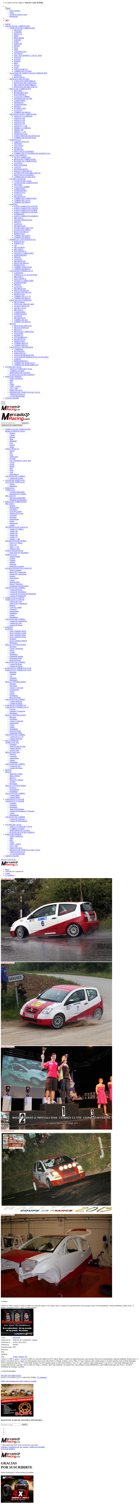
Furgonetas (13, 807)
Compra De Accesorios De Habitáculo (23, 594)
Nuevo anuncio (15, 11)
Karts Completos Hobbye (18, 641)
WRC (12, 380)
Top (26, 1357)
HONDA (17, 61)
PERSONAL (9, 488)
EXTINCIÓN (19, 149)
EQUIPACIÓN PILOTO (22, 292)
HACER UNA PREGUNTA (11, 1375)
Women (21, 1357)
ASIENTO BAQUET (21, 142)
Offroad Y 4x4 (15, 549)
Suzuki (12, 464)
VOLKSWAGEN (20, 52)
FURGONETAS (20, 353)
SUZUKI (17, 59)
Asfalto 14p (14, 531)
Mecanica (13, 647)
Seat (11, 453)
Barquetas (13, 672)
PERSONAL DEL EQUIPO (19, 79)
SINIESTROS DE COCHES (20, 373)
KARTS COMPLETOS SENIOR (25, 212)
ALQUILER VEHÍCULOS (15, 480)
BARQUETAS (19, 241)
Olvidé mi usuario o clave (18, 14)
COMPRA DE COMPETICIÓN (25, 198)
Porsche (12, 445)
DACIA (17, 65)
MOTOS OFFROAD (21, 328)
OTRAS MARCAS (21, 69)
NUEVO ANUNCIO (8, 860)
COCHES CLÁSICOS (18, 179)
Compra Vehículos (16, 701)
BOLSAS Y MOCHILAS (23, 171)
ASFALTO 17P (19, 124)
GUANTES (18, 163)
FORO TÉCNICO (16, 390)
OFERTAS (18, 75)
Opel (11, 455)
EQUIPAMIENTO (20, 337)
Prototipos (13, 678)
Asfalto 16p (14, 535)
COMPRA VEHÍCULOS (23, 267)
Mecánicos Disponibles (18, 498)
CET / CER (14, 388)
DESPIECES (18, 335)
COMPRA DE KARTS (22, 236)
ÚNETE (24, 1424)
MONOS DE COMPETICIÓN (25, 159)
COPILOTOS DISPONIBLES (24, 81)
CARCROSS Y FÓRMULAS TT (21, 271)
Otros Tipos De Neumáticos (19, 553)
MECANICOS (10, 496)
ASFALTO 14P (19, 118)
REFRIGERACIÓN (21, 93)
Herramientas (14, 815)
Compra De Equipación (18, 596)
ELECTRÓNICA (20, 95)
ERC (11, 382)
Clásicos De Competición (18, 603)
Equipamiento (14, 789)
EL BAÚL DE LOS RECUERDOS (22, 375)
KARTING (13, 204)
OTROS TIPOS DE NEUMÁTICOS (27, 136)
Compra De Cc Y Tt (16, 737)
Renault (12, 437)
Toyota (12, 462)
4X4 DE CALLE (20, 308)
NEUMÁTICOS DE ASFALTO (16, 527)
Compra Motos (15, 795)
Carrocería (13, 515)
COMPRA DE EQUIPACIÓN (24, 177)
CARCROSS (18, 273)
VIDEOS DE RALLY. (17, 394)
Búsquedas (13, 486)
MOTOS (13, 324)
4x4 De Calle (14, 750)
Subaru (12, 451)
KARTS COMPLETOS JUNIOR (25, 210)
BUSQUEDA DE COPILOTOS (25, 83)
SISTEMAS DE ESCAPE (23, 99)
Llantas (12, 525)
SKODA (17, 46)
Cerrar (8, 8)
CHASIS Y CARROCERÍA (24, 253)
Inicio (7, 869)
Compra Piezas (15, 797)
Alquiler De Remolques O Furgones (22, 811)
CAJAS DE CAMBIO (22, 97)
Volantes (12, 560)
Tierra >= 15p (14, 547)
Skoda (12, 447)
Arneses (12, 558)
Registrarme (14, 16)
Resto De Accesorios (17, 566)
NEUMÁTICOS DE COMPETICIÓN (23, 114)
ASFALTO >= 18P (20, 126)
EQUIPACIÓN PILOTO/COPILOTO (18, 568)
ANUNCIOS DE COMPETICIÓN (17, 26)
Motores (12, 506)
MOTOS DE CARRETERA (24, 332)
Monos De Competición (18, 572)
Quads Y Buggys (15, 748)
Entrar (12, 12)
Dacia (12, 470)
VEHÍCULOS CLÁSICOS (14, 598)
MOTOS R (18, 330)
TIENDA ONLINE (12, 398)
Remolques (13, 643)
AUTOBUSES (19, 351)
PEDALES (18, 147)
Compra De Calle (16, 623)
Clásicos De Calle (16, 601)
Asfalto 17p (14, 537)
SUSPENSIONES (20, 104)
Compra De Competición (18, 621)
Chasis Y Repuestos (16, 648)
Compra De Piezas (16, 590)
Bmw (11, 439)
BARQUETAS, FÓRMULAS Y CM (18, 668)
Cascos (12, 580)
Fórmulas (13, 674)
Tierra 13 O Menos (16, 543)
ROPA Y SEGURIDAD (18, 155)
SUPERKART (19, 214)
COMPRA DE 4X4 (21, 320)
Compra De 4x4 (15, 766)
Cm (11, 676)
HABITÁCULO (15, 140)
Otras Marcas (14, 474)
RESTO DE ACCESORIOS (24, 151)
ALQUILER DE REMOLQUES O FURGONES (31, 357)
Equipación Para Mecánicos (19, 586)
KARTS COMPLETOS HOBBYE (26, 216)
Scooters (12, 782)
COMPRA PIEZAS (21, 345)
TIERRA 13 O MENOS (22, 128)
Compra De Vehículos (17, 819)
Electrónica (13, 509)
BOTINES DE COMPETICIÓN (25, 161)
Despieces (13, 787)
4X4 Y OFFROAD (12, 741)
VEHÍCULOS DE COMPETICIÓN (22, 28)
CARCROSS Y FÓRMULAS (15, 705)
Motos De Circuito (16, 774)
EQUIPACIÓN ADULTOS (23, 228)
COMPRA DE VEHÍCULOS (24, 363)
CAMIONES (18, 349)
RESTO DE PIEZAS (21, 232)
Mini (11, 468)
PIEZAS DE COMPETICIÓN (20, 89)
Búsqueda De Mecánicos (18, 500)
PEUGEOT (18, 30)
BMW (16, 36)
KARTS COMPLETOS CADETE (26, 208)
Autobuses (13, 805)
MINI (16, 63)
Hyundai (13, 459)
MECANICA (18, 218)
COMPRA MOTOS (21, 343)
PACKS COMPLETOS (22, 157)
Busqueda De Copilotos (18, 494)
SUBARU (17, 40)
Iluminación (14, 523)
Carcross (13, 709)
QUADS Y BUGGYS (21, 306)
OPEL (16, 50)
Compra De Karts (16, 664)
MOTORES (18, 91)
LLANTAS (18, 110)
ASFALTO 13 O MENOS (23, 116)
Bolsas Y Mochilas (16, 584)
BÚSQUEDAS (19, 77)
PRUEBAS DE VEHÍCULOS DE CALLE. (25, 392)
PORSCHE (18, 44)
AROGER (16, 1337)
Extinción (13, 564)
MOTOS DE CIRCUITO (23, 326)
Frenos (12, 521)
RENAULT (18, 34)
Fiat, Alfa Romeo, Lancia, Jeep (20, 461)
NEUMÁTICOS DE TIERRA (15, 541)
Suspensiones (14, 519)
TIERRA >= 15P (20, 132)
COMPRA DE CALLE (22, 200)
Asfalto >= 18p (15, 539)
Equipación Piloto (16, 733)
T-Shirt (15, 1357)
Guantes (12, 576)
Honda (12, 466)
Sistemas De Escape (16, 513)
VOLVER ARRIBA (8, 1449)
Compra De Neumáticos (18, 592)
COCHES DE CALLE (13, 367)
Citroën (12, 435)
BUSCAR (25, 423)
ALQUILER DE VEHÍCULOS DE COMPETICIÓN (28, 73)
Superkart (13, 639)
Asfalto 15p (14, 533)
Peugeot (12, 433)
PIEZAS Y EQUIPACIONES (15, 645)
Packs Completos (15, 570)
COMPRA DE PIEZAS (22, 112)
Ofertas (12, 484)
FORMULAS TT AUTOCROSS (25, 275)
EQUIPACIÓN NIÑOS (22, 230)
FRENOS (17, 106)
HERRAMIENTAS (21, 361)
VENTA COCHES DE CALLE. (21, 369)
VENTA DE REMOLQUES (24, 355)
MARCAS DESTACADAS (15, 431)
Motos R (13, 778)
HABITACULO (11, 555)
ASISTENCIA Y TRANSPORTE (21, 347)
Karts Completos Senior (18, 637)
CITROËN (18, 32)
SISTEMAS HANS (21, 169)
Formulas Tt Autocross (17, 711)
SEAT (16, 48)
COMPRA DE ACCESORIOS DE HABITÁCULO (32, 153)
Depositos (13, 517)
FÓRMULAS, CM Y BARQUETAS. (23, 239)
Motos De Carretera (16, 780)
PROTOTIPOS (19, 247)
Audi (11, 472)
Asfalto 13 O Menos (17, 529)
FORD (16, 42)
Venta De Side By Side (17, 746)
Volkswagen (14, 457)
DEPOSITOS (18, 102)
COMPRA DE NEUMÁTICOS (25, 138)
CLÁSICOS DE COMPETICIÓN (26, 183)
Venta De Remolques (17, 809)
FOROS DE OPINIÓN (13, 377)
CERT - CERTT (15, 386)
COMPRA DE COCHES (23, 71)
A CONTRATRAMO (17, 396)
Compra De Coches (16, 478)
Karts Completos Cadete (18, 633)
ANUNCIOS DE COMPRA (15, 476)
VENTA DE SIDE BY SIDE (24, 304)
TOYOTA (17, 57)
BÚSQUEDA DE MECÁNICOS (25, 87)
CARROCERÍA (19, 100)
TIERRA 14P (18, 130)
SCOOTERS (18, 333)
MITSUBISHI (19, 38)
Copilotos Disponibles (17, 492)
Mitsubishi (13, 441)
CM (15, 245)
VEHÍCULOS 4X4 (12, 742)
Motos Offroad (15, 776)
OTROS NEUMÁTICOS (14, 551)
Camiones (13, 803)
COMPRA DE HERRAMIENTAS (26, 365)
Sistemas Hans (15, 582)
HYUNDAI (18, 53)
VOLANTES (18, 146)
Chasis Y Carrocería (16, 688)
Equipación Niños (16, 658)
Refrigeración (14, 508)
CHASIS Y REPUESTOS (23, 220)
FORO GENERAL (16, 379)
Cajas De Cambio (16, 511)
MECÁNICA (18, 249)
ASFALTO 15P (19, 120)
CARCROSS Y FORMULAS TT (17, 707)
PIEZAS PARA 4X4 (12, 752)
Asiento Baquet (15, 556)
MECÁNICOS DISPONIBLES (25, 85)
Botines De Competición (18, 574)
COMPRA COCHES (17, 371)
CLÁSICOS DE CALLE (22, 181)
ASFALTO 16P (19, 122)
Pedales (12, 562)
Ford (11, 443)
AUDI (16, 67)
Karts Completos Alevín (18, 631)
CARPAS (17, 359)
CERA (12, 384)
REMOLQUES (19, 234)
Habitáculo (13, 613)
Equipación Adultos (16, 656)
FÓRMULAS (19, 243)
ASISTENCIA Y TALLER (14, 799)
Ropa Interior (14, 578)
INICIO (8, 24)
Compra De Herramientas (18, 821)
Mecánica (13, 684)
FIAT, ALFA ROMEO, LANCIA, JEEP (28, 55)
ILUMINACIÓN (20, 108)
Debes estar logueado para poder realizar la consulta (18, 1381)
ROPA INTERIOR (20, 165)
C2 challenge (9, 875)
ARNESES (18, 144)
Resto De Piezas (15, 660)
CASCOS (17, 167)
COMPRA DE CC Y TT (22, 296)
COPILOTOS (10, 490)
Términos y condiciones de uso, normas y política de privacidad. (23, 1447)
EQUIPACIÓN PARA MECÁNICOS (27, 173)
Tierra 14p (13, 545)
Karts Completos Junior (18, 635)
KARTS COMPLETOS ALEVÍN (26, 206)
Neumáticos (14, 617)
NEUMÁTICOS (20, 196)
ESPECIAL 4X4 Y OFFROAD (20, 300)
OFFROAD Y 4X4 (20, 134)
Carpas (12, 813)
